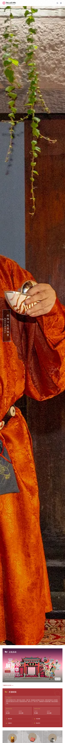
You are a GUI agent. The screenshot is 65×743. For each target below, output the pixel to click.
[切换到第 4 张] (59, 666)
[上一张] (56, 679)
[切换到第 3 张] (59, 665)
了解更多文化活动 (7, 685)
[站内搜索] (57, 3)
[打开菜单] (60, 3)
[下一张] (59, 679)
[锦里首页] (9, 3)
